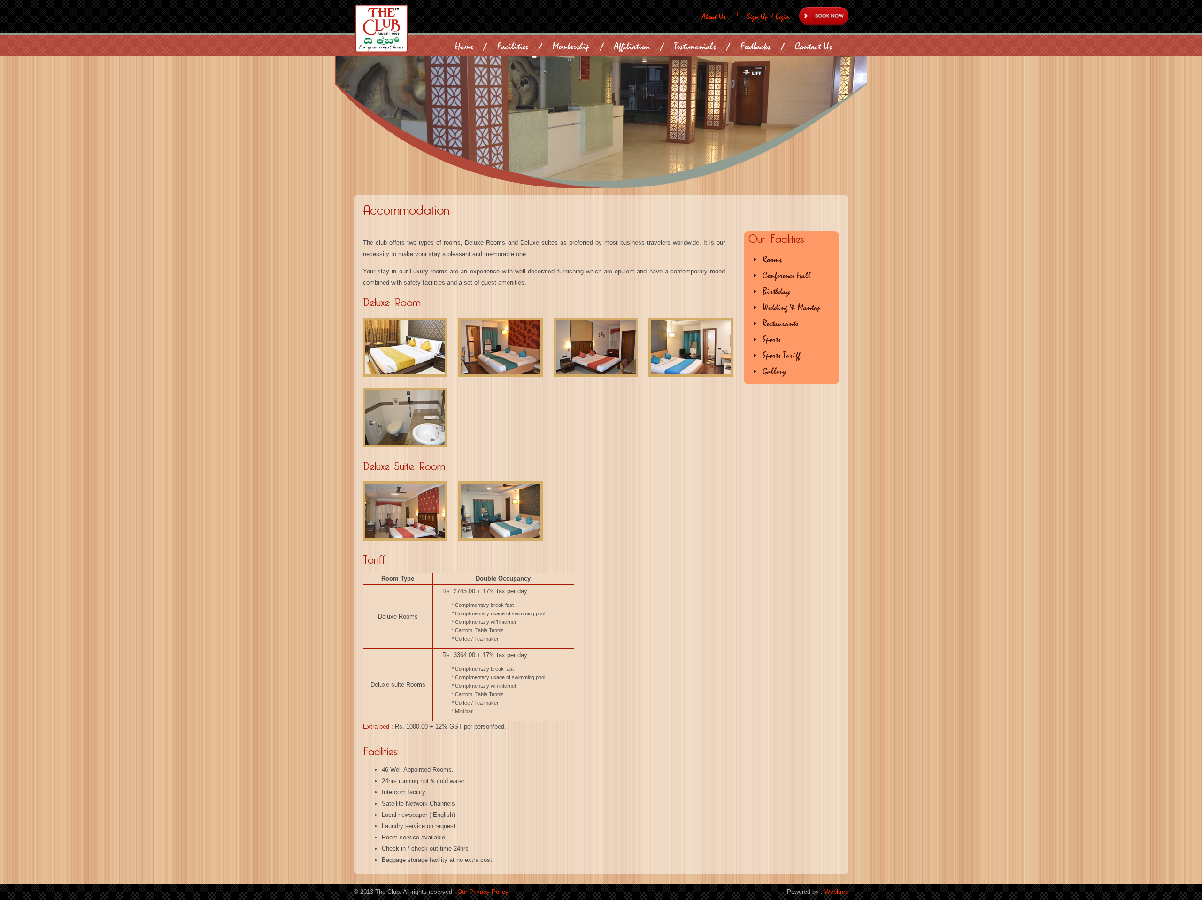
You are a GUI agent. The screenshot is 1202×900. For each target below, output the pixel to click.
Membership (571, 46)
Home (464, 46)
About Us (714, 17)
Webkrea (836, 891)
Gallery (774, 371)
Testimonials (695, 46)
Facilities (512, 46)
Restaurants (780, 323)
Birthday (776, 291)
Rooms (772, 259)
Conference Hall (787, 275)
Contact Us (813, 46)
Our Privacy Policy (483, 891)
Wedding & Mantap (792, 307)
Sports (772, 339)
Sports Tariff (782, 355)
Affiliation (632, 46)
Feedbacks (755, 46)
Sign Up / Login (768, 17)
